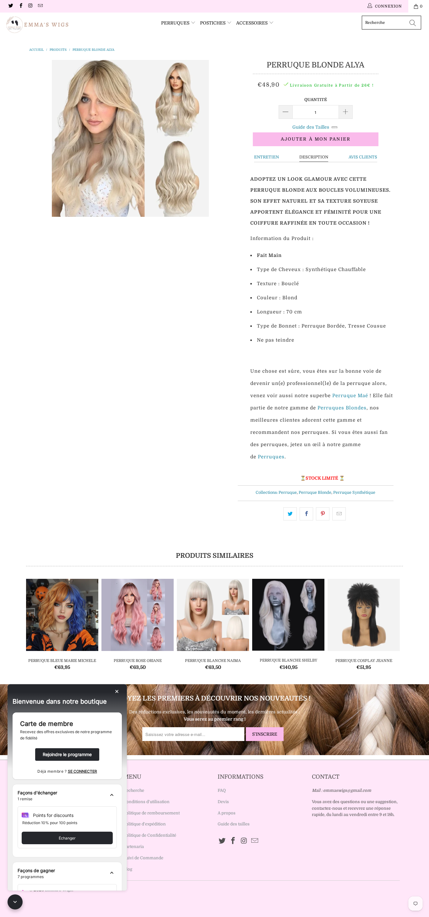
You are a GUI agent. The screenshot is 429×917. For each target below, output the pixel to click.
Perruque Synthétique (354, 492)
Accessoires (252, 22)
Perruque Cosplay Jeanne (364, 615)
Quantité (315, 99)
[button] (67, 796)
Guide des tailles (234, 824)
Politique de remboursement (151, 813)
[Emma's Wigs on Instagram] (30, 6)
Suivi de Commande (143, 858)
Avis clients (363, 157)
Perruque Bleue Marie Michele (62, 615)
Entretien (266, 157)
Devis (223, 801)
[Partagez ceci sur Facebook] (306, 513)
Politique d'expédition (144, 824)
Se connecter (82, 771)
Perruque (288, 492)
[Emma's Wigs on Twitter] (10, 6)
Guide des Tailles (310, 127)
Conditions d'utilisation (146, 801)
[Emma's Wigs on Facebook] (20, 6)
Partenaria (133, 846)
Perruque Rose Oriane (137, 615)
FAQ (222, 790)
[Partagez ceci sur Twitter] (290, 513)
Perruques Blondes (342, 408)
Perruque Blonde (315, 492)
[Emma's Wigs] (37, 25)
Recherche (133, 790)
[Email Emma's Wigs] (40, 6)
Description (313, 157)
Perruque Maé (350, 395)
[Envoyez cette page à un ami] (339, 513)
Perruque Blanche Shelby (288, 615)
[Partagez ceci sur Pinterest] (322, 513)
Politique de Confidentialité (149, 835)
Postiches (213, 22)
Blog (127, 869)
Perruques (176, 22)
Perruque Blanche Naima (213, 615)
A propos (227, 813)
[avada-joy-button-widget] (15, 901)
